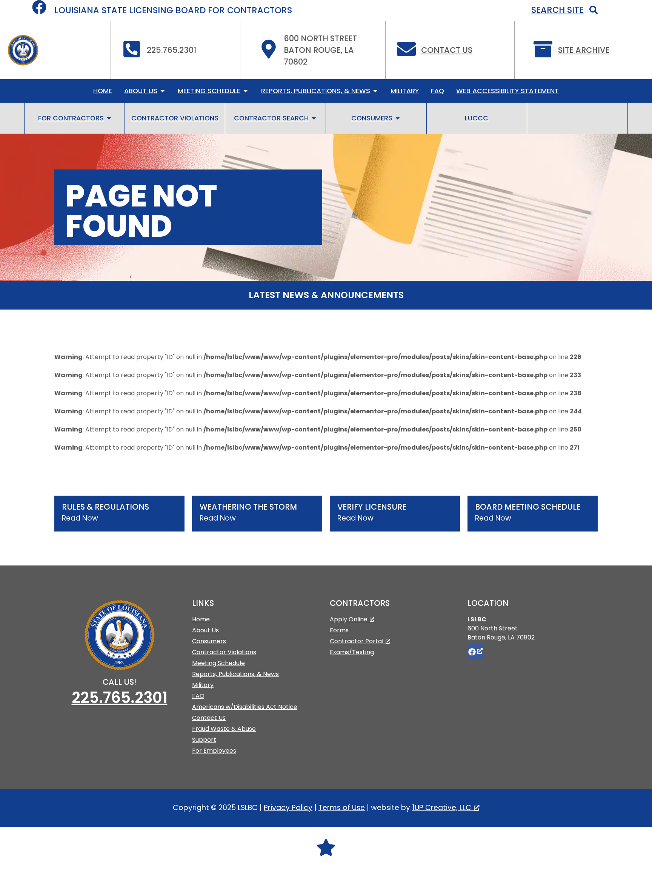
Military (203, 685)
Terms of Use (341, 808)
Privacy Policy (288, 808)
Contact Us (446, 50)
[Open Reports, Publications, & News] (375, 91)
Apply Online (349, 619)
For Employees (214, 750)
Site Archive (583, 50)
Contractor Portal (356, 641)
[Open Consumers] (397, 118)
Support (204, 739)
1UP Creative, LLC (441, 808)
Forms (339, 630)
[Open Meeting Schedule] (245, 91)
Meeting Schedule (218, 663)
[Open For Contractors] (109, 118)
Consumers (209, 641)
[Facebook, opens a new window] (475, 652)
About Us (205, 630)
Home (201, 619)
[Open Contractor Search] (314, 118)
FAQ (198, 696)
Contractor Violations (224, 652)
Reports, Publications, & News (235, 674)
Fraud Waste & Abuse (224, 728)
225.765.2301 (120, 697)
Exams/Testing (352, 652)
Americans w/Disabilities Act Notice (244, 707)
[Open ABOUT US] (162, 91)
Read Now (80, 518)
